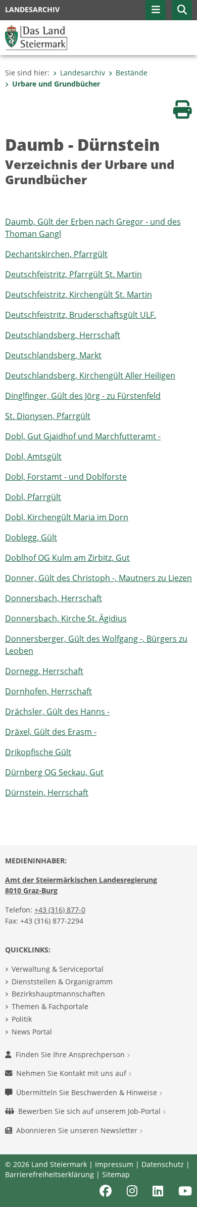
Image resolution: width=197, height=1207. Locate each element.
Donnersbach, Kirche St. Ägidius (66, 618)
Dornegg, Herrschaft (44, 671)
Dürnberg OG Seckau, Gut (54, 772)
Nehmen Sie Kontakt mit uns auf (72, 1073)
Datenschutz (162, 1164)
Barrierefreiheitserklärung (49, 1174)
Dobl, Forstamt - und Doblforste (66, 476)
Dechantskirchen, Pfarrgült (56, 254)
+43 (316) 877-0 (59, 909)
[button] (182, 10)
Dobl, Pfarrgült (33, 497)
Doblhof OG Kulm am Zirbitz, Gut (67, 557)
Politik (22, 1019)
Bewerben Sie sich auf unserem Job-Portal (90, 1111)
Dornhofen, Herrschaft (48, 691)
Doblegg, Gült (31, 537)
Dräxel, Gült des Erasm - (50, 731)
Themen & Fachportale (50, 1006)
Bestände (131, 72)
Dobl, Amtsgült (33, 456)
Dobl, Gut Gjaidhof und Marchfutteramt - (83, 436)
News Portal (32, 1031)
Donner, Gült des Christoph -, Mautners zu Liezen (98, 578)
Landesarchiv (82, 72)
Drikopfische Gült (38, 752)
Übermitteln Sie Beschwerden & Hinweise (87, 1092)
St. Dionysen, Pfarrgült (47, 416)
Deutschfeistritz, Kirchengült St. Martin (78, 294)
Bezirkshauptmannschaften (58, 993)
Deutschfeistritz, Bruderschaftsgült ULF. (80, 314)
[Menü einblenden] (155, 10)
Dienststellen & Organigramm (62, 981)
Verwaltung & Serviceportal (58, 969)
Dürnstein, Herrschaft (46, 792)
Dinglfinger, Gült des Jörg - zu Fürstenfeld (83, 395)
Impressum (114, 1164)
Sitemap (116, 1174)
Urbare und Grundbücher (56, 84)
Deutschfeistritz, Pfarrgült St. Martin (73, 274)
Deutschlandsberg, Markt (53, 355)
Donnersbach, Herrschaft (53, 598)
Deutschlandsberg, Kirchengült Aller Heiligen (90, 375)
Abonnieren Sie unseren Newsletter (77, 1130)
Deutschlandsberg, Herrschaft (62, 335)
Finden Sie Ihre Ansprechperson (71, 1054)
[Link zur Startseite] (36, 37)
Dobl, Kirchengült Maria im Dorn (66, 517)
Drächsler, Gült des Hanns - (57, 711)
